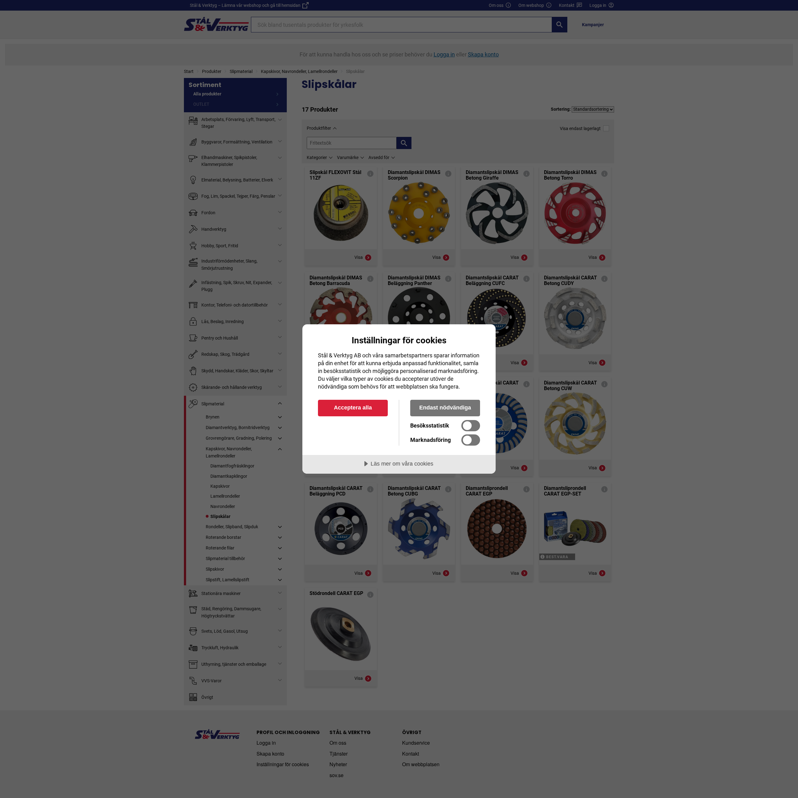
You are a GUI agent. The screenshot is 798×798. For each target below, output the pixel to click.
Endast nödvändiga (445, 407)
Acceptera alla (353, 407)
